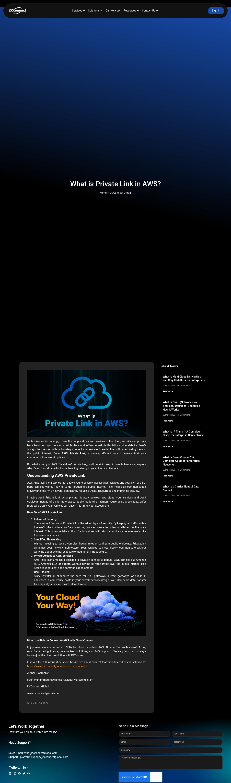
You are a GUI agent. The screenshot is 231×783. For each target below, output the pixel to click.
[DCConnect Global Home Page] (17, 10)
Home (103, 192)
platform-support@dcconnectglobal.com (44, 757)
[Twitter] (24, 773)
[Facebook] (19, 773)
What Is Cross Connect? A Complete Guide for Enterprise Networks (181, 461)
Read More (168, 391)
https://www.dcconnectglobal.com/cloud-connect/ (57, 666)
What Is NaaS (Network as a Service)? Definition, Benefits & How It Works (181, 406)
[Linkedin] (10, 773)
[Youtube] (28, 773)
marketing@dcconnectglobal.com (37, 753)
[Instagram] (15, 773)
